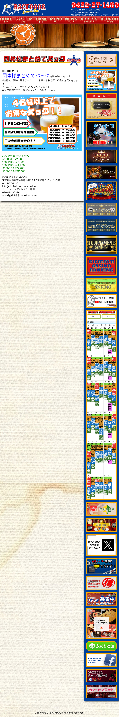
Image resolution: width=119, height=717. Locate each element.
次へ (109, 316)
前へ (94, 316)
